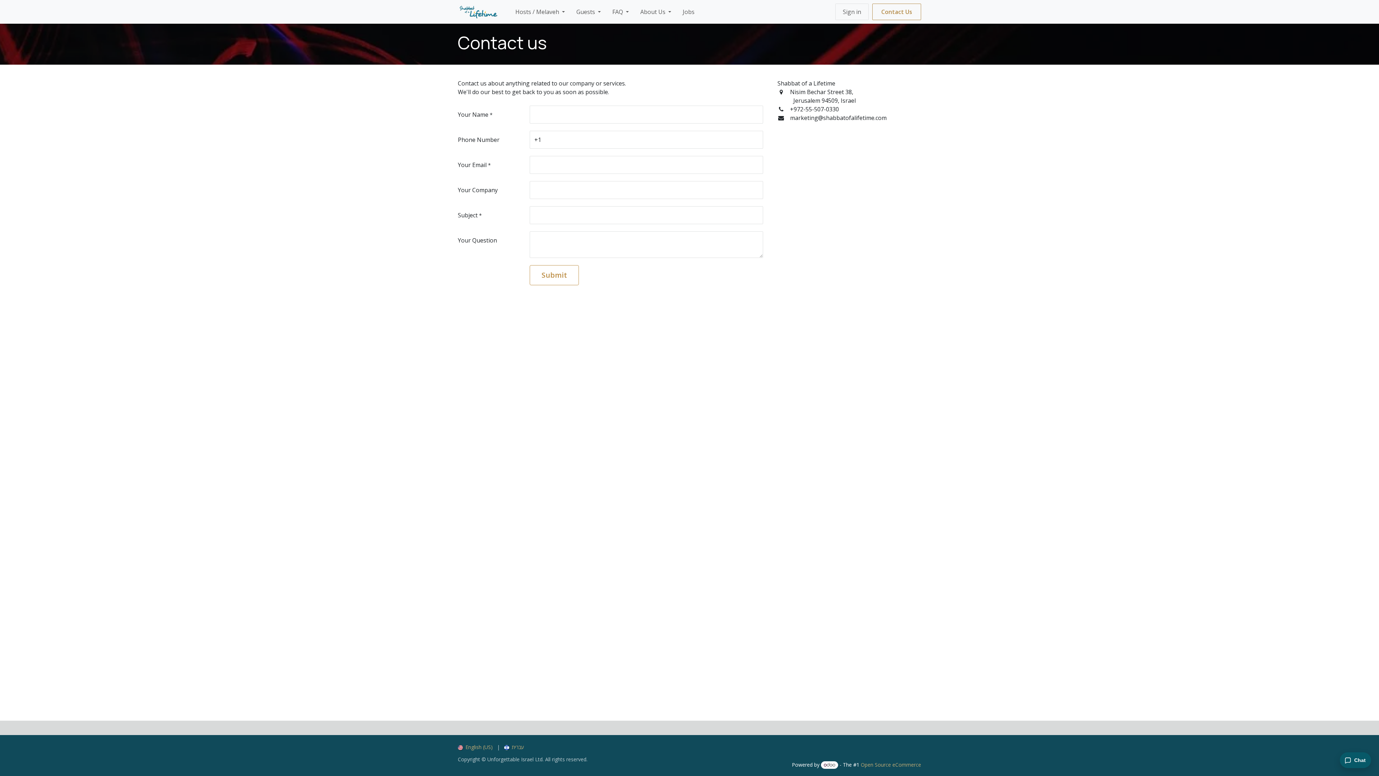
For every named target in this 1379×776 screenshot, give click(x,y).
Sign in (852, 12)
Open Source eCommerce (891, 764)
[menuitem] (540, 12)
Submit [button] (554, 275)
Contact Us (896, 12)
